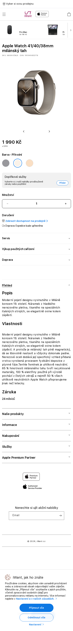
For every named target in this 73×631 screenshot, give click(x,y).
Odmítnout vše (36, 617)
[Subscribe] (60, 515)
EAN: (22, 55)
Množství (8, 195)
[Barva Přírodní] (18, 163)
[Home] (28, 14)
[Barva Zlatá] (29, 163)
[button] (4, 14)
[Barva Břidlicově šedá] (6, 163)
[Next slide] (70, 30)
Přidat (62, 183)
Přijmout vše (36, 607)
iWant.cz (41, 541)
